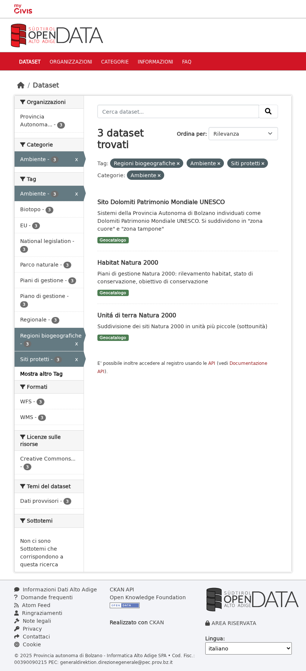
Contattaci (35, 636)
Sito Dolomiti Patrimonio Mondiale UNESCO (161, 201)
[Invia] (268, 111)
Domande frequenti (46, 597)
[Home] (21, 85)
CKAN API (122, 589)
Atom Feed (35, 605)
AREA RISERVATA (234, 623)
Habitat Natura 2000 (127, 262)
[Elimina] (178, 163)
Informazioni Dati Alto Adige (59, 589)
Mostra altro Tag (41, 374)
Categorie (115, 61)
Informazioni (155, 61)
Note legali (36, 621)
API (211, 363)
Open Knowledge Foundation (148, 597)
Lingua (214, 638)
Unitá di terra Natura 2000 (136, 315)
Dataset (30, 61)
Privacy (31, 628)
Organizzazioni (71, 61)
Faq (186, 61)
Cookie (31, 644)
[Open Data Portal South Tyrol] (57, 35)
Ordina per (191, 134)
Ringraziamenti (41, 613)
